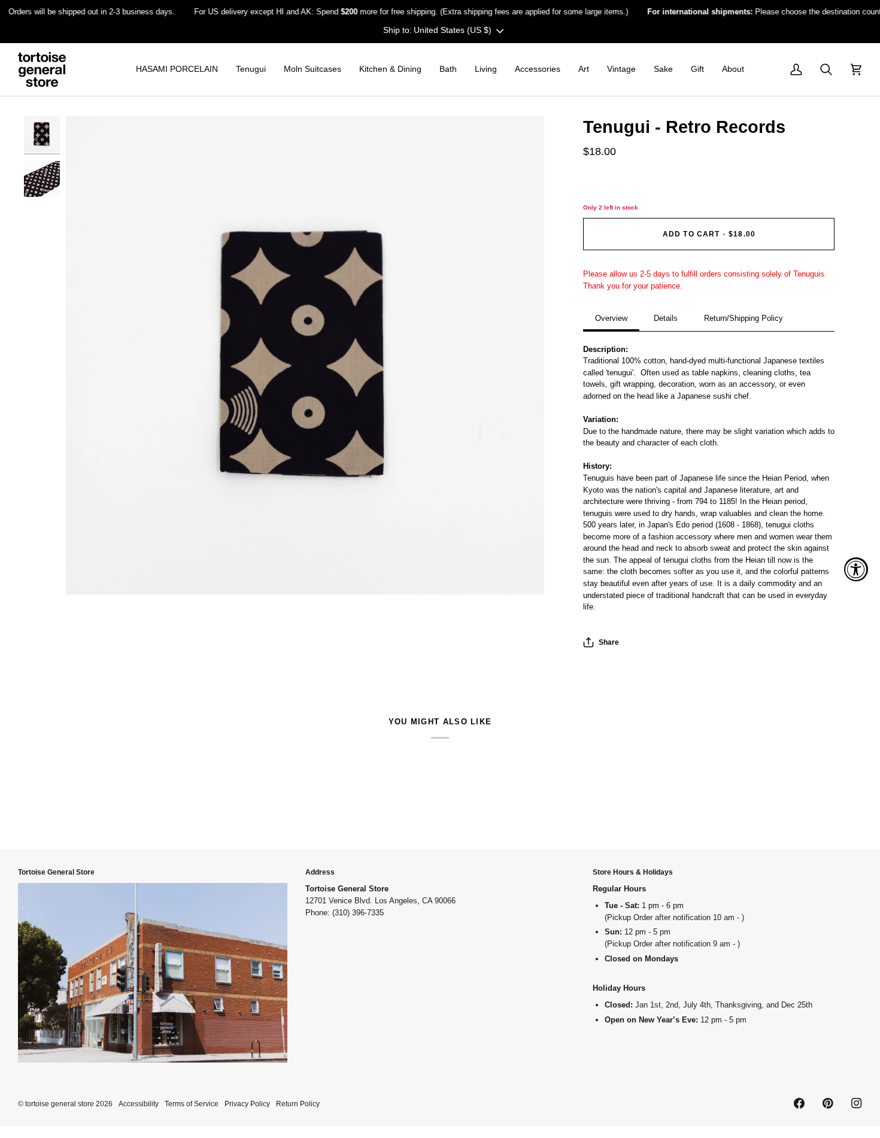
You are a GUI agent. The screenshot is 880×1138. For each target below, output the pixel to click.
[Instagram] (856, 1103)
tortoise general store (59, 1103)
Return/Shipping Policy (743, 318)
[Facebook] (799, 1103)
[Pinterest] (828, 1103)
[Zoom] (305, 355)
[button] (177, 69)
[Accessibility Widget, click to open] (856, 569)
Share (609, 642)
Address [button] (320, 872)
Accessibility (139, 1103)
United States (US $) (452, 30)
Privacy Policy (247, 1103)
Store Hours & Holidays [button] (633, 872)
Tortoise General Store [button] (56, 872)
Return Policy (298, 1103)
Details (666, 318)
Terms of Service (192, 1103)
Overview (611, 318)
